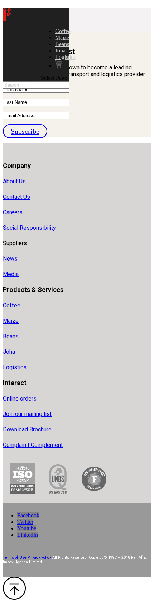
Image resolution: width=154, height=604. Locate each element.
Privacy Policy (39, 557)
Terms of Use (15, 557)
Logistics (65, 57)
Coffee (63, 31)
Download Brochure (27, 429)
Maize (62, 38)
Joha (60, 50)
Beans (62, 44)
